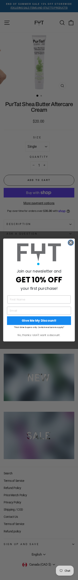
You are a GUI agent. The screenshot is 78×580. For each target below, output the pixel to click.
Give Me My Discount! (39, 320)
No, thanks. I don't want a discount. (39, 335)
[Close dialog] (71, 242)
